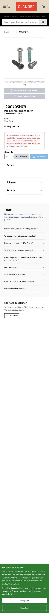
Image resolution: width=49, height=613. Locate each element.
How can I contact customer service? (19, 281)
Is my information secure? (14, 288)
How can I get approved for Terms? (18, 243)
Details (10, 165)
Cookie (5, 594)
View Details (9, 121)
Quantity (8, 152)
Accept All (24, 600)
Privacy (35, 591)
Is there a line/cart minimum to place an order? (23, 228)
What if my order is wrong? (15, 274)
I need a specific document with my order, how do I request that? (23, 258)
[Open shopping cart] (44, 6)
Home (6, 32)
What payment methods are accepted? (20, 235)
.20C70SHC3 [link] (24, 32)
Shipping (11, 182)
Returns (11, 190)
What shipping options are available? (19, 250)
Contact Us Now (12, 315)
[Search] (43, 22)
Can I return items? (11, 267)
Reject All (24, 607)
